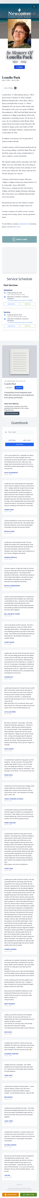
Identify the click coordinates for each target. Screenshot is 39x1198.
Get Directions (11, 304)
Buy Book (19, 387)
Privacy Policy (14, 1190)
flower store (16, 227)
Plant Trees (27, 304)
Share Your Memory (12, 413)
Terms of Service (24, 1190)
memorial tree (24, 224)
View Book (9, 387)
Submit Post (19, 444)
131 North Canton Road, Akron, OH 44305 (19, 300)
